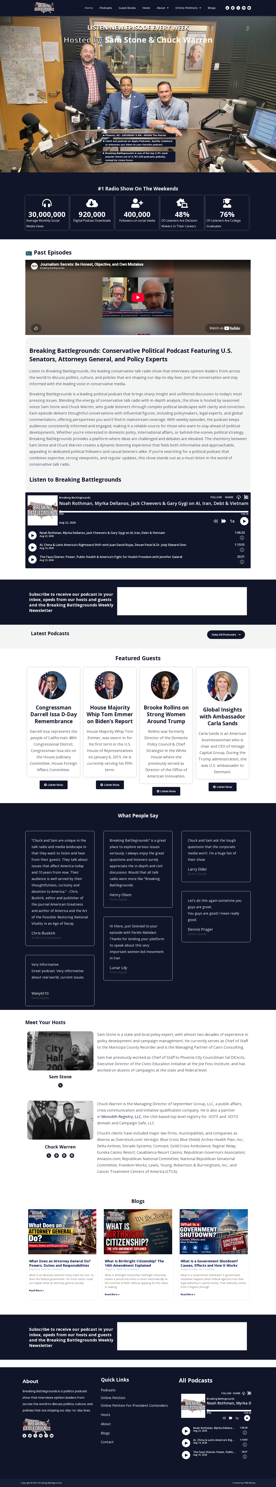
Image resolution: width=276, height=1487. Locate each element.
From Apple (40, 997)
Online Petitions (186, 8)
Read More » (36, 1290)
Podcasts (106, 8)
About (161, 8)
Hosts (146, 8)
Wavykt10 (40, 993)
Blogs (212, 8)
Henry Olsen (121, 894)
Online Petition (113, 1397)
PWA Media (249, 1482)
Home (89, 8)
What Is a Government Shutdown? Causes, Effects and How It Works (209, 1263)
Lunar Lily (118, 967)
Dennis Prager (200, 929)
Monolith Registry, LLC (121, 1116)
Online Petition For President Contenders (134, 1405)
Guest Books (127, 8)
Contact (107, 1442)
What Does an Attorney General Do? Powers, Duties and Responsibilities (60, 1263)
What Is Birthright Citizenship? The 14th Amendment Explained (134, 1263)
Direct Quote (197, 933)
